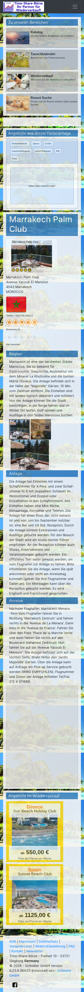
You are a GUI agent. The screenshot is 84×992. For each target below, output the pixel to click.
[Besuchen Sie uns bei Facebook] (15, 985)
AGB (12, 941)
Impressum (27, 941)
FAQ (72, 946)
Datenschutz (48, 941)
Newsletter (34, 951)
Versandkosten (20, 946)
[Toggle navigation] (75, 7)
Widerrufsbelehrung (50, 946)
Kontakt (17, 951)
